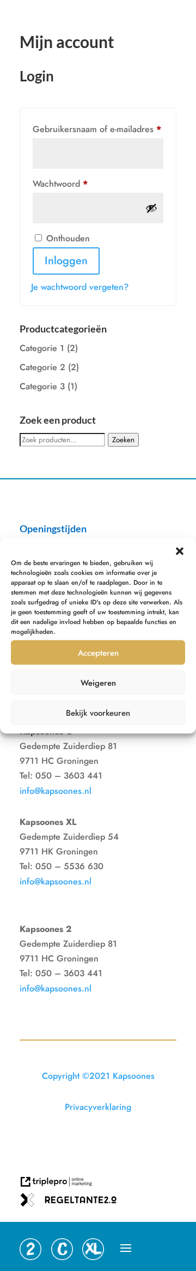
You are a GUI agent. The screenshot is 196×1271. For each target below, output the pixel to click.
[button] (179, 551)
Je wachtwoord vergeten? (79, 287)
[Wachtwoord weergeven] (151, 208)
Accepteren (98, 652)
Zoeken (123, 440)
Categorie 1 (42, 348)
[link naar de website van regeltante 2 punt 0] (73, 1203)
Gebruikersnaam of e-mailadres (98, 128)
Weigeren (98, 682)
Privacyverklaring (98, 1107)
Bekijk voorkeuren (98, 712)
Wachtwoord (73, 183)
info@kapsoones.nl (55, 791)
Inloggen (66, 261)
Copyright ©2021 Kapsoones (98, 1076)
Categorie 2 (42, 367)
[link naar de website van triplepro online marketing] (60, 1185)
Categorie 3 (42, 386)
